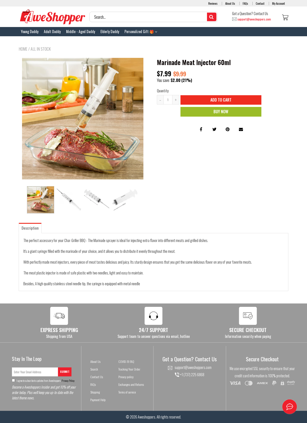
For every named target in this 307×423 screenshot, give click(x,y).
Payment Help (98, 399)
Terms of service (127, 392)
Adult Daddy (52, 31)
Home (23, 49)
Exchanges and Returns (131, 384)
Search (94, 369)
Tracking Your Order (129, 369)
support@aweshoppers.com (254, 19)
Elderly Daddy (109, 31)
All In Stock (41, 49)
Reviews (213, 3)
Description (30, 228)
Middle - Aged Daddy (80, 31)
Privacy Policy (68, 380)
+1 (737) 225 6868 (191, 374)
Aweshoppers (146, 417)
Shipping (95, 392)
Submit (64, 371)
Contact (260, 3)
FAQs (245, 3)
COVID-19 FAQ (126, 361)
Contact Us (96, 376)
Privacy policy (125, 376)
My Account (278, 3)
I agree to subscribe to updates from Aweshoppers (45, 380)
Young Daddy (29, 31)
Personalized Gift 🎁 (140, 31)
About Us (230, 3)
